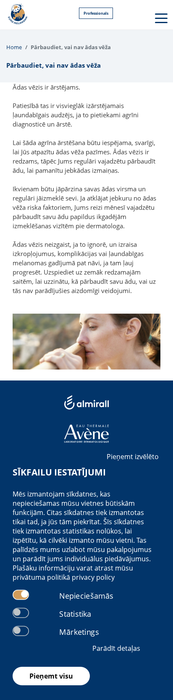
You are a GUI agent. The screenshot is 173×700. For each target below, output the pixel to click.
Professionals (96, 13)
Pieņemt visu (51, 676)
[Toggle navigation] (160, 17)
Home (14, 47)
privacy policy (93, 577)
